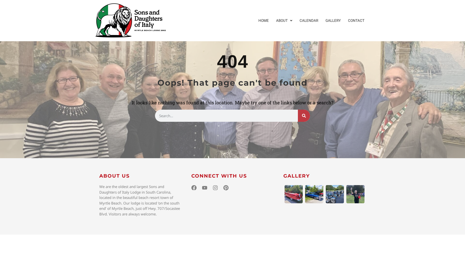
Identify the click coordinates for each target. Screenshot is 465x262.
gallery (296, 176)
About (282, 20)
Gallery (333, 20)
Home (263, 20)
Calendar (309, 20)
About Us (114, 176)
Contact (356, 20)
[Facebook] (194, 187)
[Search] (304, 116)
